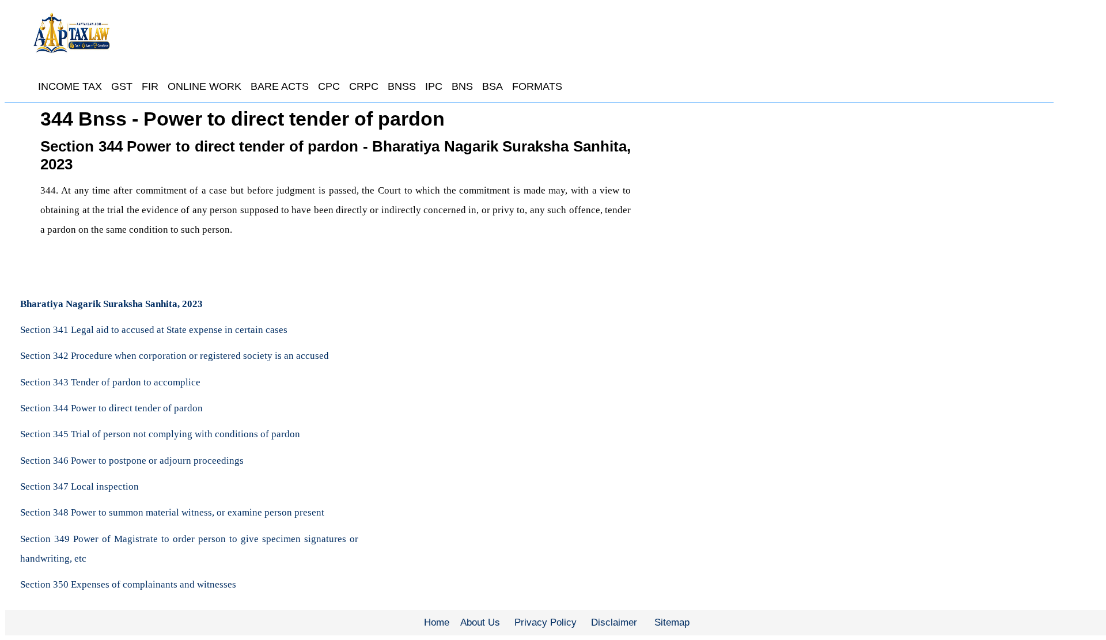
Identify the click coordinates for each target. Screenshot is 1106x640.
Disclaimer (614, 622)
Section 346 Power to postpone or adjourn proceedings (132, 460)
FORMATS (537, 86)
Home (436, 622)
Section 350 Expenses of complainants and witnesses (128, 584)
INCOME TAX (70, 86)
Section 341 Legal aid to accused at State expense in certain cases (153, 329)
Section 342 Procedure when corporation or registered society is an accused (174, 355)
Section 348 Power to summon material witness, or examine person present (172, 512)
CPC (329, 86)
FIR (150, 86)
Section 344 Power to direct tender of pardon (111, 408)
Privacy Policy (545, 622)
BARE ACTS (280, 86)
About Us (480, 622)
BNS (462, 86)
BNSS (402, 86)
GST (121, 86)
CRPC (363, 86)
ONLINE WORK (204, 86)
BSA (492, 86)
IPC (433, 86)
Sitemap (672, 622)
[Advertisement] (850, 193)
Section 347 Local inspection (79, 486)
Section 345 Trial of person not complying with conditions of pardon (160, 434)
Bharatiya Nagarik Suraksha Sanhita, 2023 (111, 303)
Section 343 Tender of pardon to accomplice (110, 382)
